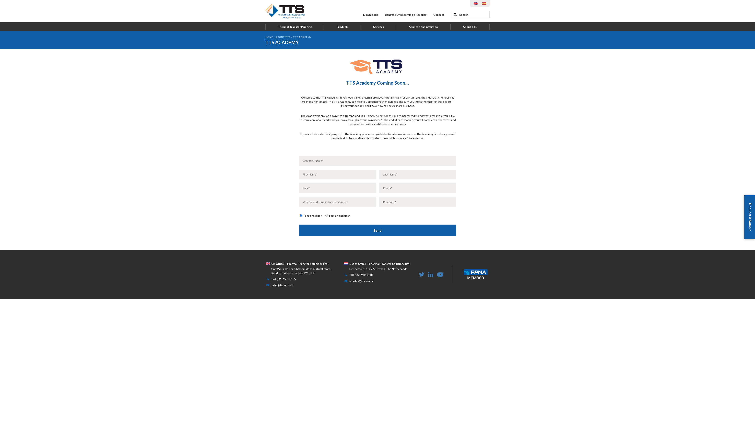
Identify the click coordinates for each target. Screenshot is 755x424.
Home (269, 37)
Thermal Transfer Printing (295, 26)
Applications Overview (423, 26)
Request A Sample (750, 217)
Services (378, 26)
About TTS (470, 26)
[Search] (455, 14)
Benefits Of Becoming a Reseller (405, 14)
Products (342, 26)
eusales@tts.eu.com (361, 281)
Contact (438, 14)
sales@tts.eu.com (282, 285)
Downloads (370, 14)
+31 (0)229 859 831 (361, 275)
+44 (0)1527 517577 (283, 279)
